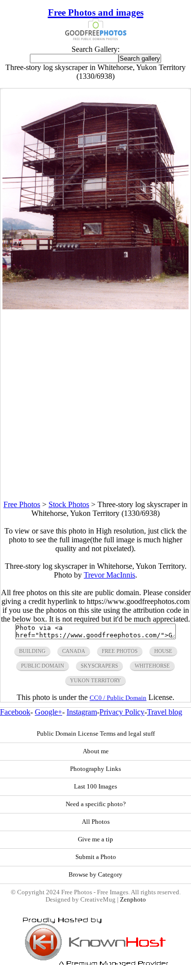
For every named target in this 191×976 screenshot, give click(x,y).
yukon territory (95, 680)
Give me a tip (95, 839)
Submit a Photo (95, 857)
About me (96, 751)
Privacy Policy (121, 712)
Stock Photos (68, 504)
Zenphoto (133, 899)
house (163, 651)
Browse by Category (95, 874)
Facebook (15, 712)
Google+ (48, 712)
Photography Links (95, 769)
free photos (120, 651)
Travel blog (164, 712)
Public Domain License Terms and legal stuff (96, 733)
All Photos (96, 821)
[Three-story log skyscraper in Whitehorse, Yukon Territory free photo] (95, 306)
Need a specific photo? (96, 804)
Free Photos (21, 504)
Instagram (82, 712)
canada (73, 651)
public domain (42, 666)
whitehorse (152, 666)
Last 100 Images (95, 786)
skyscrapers (99, 666)
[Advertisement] (95, 404)
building (32, 651)
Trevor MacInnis (109, 575)
